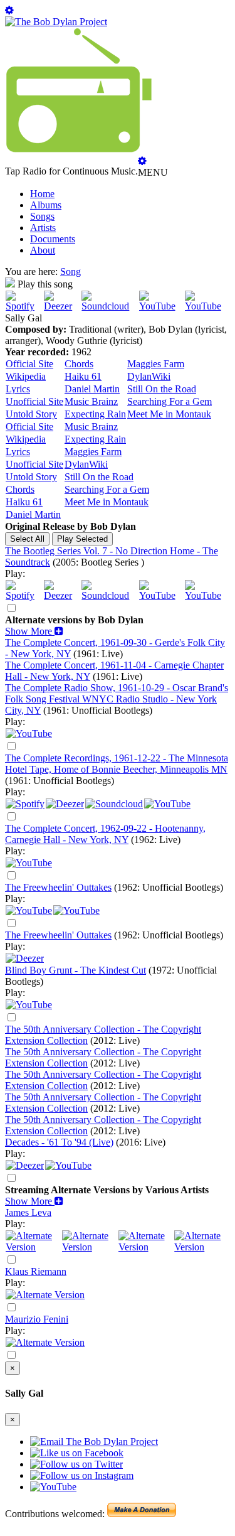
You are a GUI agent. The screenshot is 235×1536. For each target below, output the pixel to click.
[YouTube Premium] (76, 910)
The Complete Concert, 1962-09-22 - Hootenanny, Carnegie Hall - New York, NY (105, 834)
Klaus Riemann (35, 1271)
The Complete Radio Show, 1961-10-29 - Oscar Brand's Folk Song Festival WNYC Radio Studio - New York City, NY (116, 699)
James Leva (28, 1212)
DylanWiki (148, 376)
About (42, 250)
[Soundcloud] (109, 306)
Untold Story (31, 414)
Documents (52, 239)
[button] (34, 631)
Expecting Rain (95, 414)
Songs (42, 216)
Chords (79, 363)
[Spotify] (24, 306)
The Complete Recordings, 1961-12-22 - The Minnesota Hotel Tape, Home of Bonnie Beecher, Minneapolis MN (116, 764)
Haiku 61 (83, 376)
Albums (45, 205)
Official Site (29, 363)
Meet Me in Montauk (169, 414)
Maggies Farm (155, 363)
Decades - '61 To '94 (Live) (59, 1142)
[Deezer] (62, 306)
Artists (43, 227)
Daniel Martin (92, 389)
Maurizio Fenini (36, 1319)
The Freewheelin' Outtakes (58, 887)
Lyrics (18, 389)
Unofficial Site (34, 401)
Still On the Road (161, 389)
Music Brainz (91, 401)
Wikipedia (26, 376)
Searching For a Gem (169, 401)
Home (42, 193)
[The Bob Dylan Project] (56, 21)
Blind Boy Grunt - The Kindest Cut (75, 970)
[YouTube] (161, 306)
